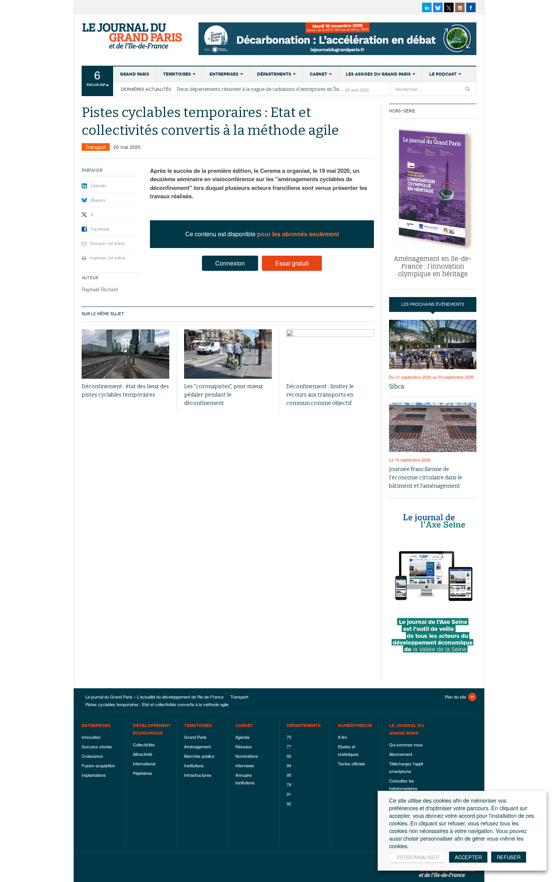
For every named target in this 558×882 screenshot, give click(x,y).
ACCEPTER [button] (468, 857)
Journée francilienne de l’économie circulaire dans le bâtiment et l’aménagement (425, 477)
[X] (449, 7)
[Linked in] (427, 7)
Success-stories (97, 746)
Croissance (92, 756)
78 (289, 784)
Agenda (242, 737)
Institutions (194, 765)
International (144, 763)
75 (289, 737)
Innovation (91, 737)
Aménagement (197, 746)
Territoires (177, 74)
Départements (274, 74)
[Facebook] (471, 7)
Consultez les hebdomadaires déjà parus (403, 788)
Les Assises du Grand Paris (378, 74)
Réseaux (243, 746)
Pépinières (142, 773)
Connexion (230, 263)
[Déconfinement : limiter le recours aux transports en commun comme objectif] (330, 354)
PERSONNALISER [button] (418, 857)
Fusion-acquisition (98, 765)
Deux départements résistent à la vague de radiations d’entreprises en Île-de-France (259, 89)
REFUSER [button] (508, 857)
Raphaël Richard (100, 289)
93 (289, 756)
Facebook (100, 229)
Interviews (244, 765)
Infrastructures (197, 775)
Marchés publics (199, 756)
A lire (342, 737)
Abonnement (400, 754)
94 (289, 765)
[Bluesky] (438, 7)
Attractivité (142, 754)
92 (289, 803)
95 (289, 775)
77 (289, 746)
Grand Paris (134, 74)
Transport (95, 146)
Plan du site (455, 697)
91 (289, 794)
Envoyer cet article (107, 243)
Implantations (94, 775)
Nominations (246, 756)
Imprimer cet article (107, 257)
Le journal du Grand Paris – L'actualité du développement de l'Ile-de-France (133, 36)
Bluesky (98, 200)
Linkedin (98, 185)
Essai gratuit (292, 263)
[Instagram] (460, 7)
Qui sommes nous (406, 744)
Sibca (396, 386)
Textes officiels (351, 763)
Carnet (318, 74)
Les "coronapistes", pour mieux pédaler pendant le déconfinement (223, 394)
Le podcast (443, 74)
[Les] (228, 354)
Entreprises (224, 74)
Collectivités (144, 744)
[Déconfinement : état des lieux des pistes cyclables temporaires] (125, 354)
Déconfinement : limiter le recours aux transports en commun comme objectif (320, 394)
